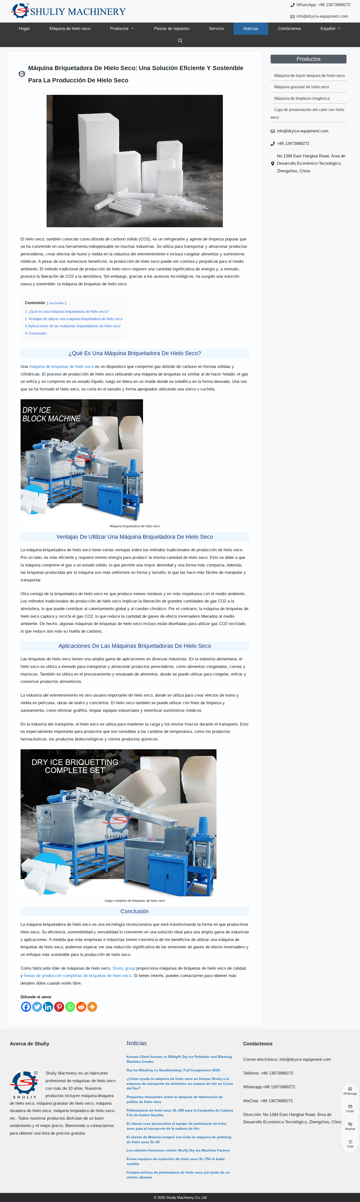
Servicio (216, 28)
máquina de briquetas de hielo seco (61, 366)
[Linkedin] (48, 1007)
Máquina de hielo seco (69, 28)
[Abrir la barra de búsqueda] (180, 41)
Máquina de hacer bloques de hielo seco (309, 76)
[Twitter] (37, 1007)
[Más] (92, 1007)
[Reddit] (81, 1007)
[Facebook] (26, 1007)
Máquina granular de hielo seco (301, 87)
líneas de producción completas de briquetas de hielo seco (77, 975)
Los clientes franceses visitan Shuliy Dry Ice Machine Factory (178, 1150)
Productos (119, 28)
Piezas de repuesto (171, 28)
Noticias (250, 28)
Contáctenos (289, 28)
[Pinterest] (59, 1007)
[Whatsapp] (70, 1007)
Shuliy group (123, 968)
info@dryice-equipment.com (322, 16)
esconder (56, 303)
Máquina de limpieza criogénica (302, 98)
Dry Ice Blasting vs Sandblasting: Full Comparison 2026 (173, 1070)
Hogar (24, 28)
